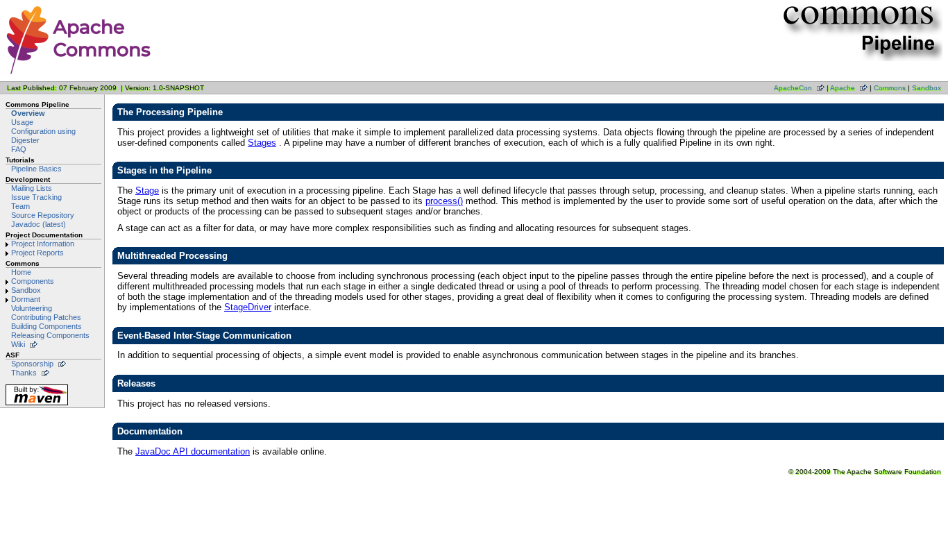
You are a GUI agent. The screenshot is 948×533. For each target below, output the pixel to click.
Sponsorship (32, 363)
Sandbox (926, 88)
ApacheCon (793, 88)
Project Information (42, 243)
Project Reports (37, 252)
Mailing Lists (31, 188)
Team (20, 206)
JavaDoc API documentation (192, 451)
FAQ (18, 149)
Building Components (46, 326)
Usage (22, 122)
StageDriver (247, 307)
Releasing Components (50, 335)
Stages (262, 142)
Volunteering (31, 308)
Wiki (18, 344)
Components (32, 281)
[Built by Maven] (37, 405)
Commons (890, 88)
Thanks (24, 373)
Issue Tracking (36, 197)
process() (444, 201)
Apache (842, 88)
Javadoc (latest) (38, 224)
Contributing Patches (46, 317)
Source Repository (42, 215)
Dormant (25, 299)
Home (21, 272)
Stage (147, 190)
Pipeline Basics (36, 168)
